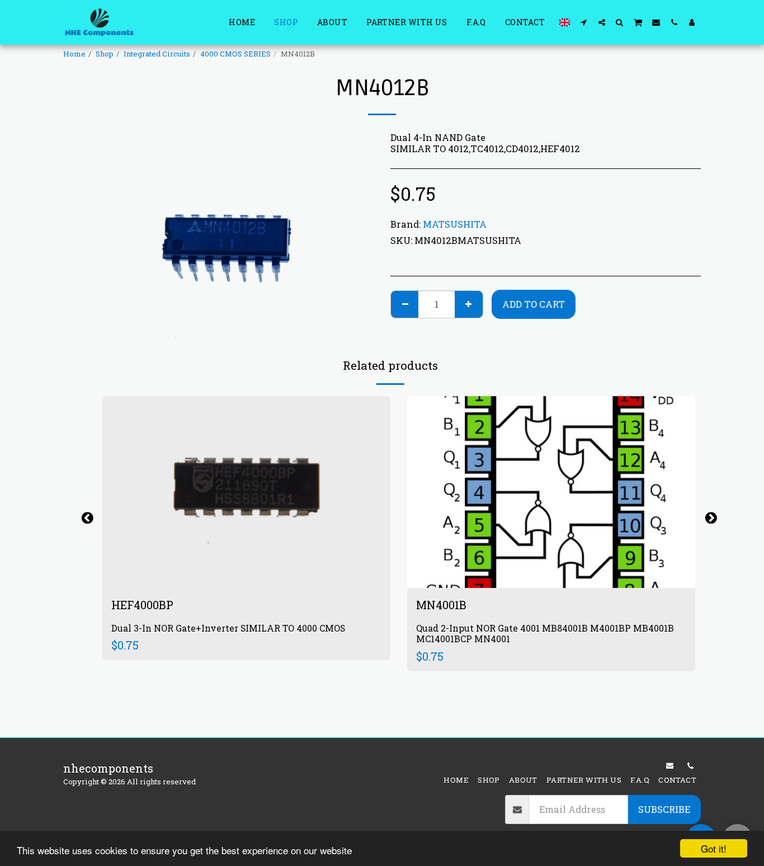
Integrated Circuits (157, 54)
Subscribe (664, 809)
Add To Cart (253, 574)
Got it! (714, 848)
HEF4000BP (142, 604)
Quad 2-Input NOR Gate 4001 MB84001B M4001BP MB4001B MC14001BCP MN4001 (545, 633)
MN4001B (441, 604)
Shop (105, 54)
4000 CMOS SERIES (235, 54)
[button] (584, 22)
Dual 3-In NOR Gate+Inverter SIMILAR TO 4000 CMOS (228, 628)
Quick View (246, 550)
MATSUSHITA (455, 224)
